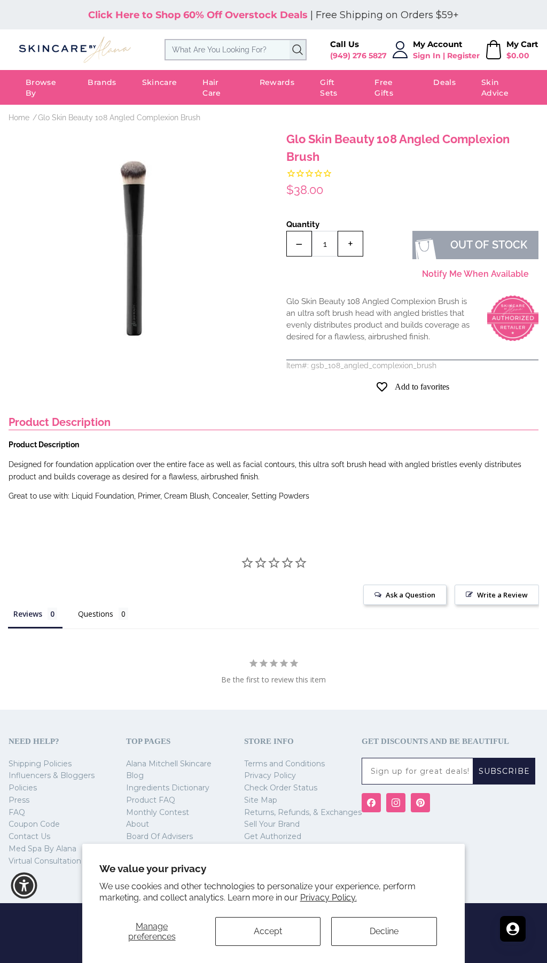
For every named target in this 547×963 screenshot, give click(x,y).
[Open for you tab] (513, 929)
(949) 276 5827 (358, 55)
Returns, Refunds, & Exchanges (303, 812)
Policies (23, 788)
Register (463, 55)
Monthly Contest (157, 812)
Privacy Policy (270, 775)
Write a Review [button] (502, 595)
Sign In (427, 55)
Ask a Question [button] (410, 595)
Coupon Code (34, 824)
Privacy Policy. (328, 897)
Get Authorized (272, 836)
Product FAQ (150, 800)
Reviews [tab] (27, 614)
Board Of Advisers (159, 836)
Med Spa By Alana (42, 848)
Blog (135, 775)
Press (19, 800)
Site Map (260, 800)
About (137, 824)
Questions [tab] (95, 614)
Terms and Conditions (284, 763)
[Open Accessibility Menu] (24, 885)
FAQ (17, 812)
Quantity (302, 224)
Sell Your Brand (272, 824)
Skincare (159, 82)
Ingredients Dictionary (167, 788)
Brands (102, 82)
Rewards (277, 82)
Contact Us (29, 836)
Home (19, 117)
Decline (384, 931)
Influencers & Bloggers (52, 775)
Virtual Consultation (45, 861)
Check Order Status (280, 788)
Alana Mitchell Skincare (169, 763)
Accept (268, 931)
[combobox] (236, 49)
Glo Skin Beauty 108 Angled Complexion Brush (119, 117)
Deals (444, 82)
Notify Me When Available (475, 274)
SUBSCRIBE (504, 771)
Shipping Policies (40, 763)
